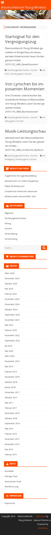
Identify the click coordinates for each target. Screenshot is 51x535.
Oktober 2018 (11, 382)
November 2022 (12, 335)
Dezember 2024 (12, 299)
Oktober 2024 (11, 309)
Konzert (34, 70)
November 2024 (12, 304)
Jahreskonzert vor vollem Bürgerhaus (22, 181)
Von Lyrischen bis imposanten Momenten (24, 86)
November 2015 (12, 444)
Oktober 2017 (11, 397)
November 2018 (12, 377)
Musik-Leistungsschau (25, 131)
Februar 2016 (11, 433)
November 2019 (12, 361)
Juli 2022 (8, 345)
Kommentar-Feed (13, 481)
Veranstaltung (11, 233)
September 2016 (12, 423)
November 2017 (12, 392)
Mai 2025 (9, 288)
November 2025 (12, 278)
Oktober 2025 (11, 283)
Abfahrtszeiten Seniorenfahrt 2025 (20, 196)
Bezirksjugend (16, 73)
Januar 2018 (10, 387)
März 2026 (9, 273)
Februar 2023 (11, 330)
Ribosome (40, 516)
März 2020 (9, 356)
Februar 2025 (11, 294)
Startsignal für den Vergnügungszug (22, 39)
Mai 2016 (9, 428)
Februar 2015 (11, 454)
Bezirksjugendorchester (18, 70)
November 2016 (12, 413)
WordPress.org (11, 486)
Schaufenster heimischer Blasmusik (21, 191)
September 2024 (12, 314)
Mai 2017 (9, 402)
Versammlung (11, 239)
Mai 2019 (9, 366)
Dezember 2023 (12, 320)
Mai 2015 (9, 449)
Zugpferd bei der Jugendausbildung (20, 175)
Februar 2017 (11, 408)
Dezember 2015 (12, 439)
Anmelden (9, 471)
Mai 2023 (9, 325)
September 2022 (12, 340)
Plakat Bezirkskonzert (15, 186)
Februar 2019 (11, 371)
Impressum (10, 503)
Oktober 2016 (11, 418)
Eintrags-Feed (11, 476)
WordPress (43, 528)
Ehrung (8, 223)
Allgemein (9, 213)
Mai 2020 (9, 351)
